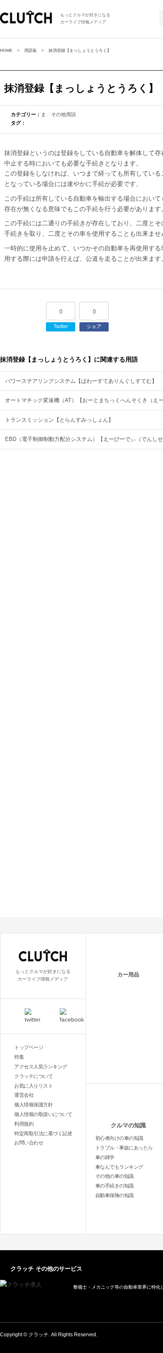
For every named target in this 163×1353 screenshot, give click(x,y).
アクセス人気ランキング (40, 1067)
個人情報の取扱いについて (43, 1114)
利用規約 (23, 1124)
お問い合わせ (28, 1143)
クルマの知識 (128, 1125)
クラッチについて (33, 1076)
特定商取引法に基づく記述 (43, 1133)
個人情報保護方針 (33, 1105)
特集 (19, 1057)
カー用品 (128, 974)
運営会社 (23, 1095)
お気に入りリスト (33, 1086)
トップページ (28, 1047)
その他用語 (63, 114)
